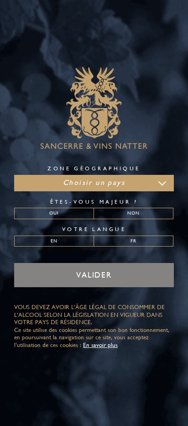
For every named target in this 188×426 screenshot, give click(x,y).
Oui (54, 213)
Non (133, 213)
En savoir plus (100, 345)
